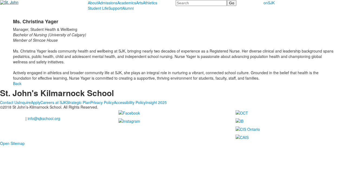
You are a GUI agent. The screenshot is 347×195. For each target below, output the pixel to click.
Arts (139, 2)
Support (115, 8)
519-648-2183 (12, 118)
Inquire (25, 102)
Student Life (98, 8)
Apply (35, 102)
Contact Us (9, 102)
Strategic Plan (78, 102)
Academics (126, 2)
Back (17, 83)
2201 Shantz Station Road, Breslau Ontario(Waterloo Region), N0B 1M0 (37, 112)
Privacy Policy (102, 102)
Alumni (128, 8)
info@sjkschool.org (44, 118)
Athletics (150, 2)
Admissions (107, 2)
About (93, 2)
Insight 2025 (156, 102)
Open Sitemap (12, 143)
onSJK (269, 2)
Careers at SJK (53, 102)
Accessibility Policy (130, 102)
